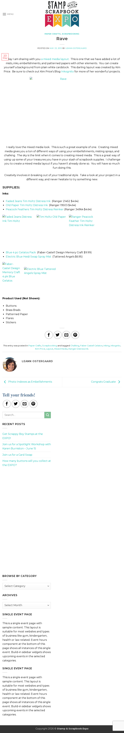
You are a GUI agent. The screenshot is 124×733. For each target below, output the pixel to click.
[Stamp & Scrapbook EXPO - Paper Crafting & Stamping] (62, 14)
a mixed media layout (55, 59)
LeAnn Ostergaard (76, 48)
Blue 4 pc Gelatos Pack (21, 252)
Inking (106, 345)
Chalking (74, 345)
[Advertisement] (26, 492)
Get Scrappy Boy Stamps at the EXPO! (22, 436)
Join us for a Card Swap (17, 454)
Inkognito (67, 71)
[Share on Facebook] (49, 335)
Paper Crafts (53, 34)
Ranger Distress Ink (78, 349)
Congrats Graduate (103, 381)
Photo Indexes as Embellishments (30, 381)
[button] (8, 14)
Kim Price (40, 349)
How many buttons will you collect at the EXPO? (26, 463)
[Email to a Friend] (66, 335)
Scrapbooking (70, 34)
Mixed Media (60, 349)
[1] (62, 109)
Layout (49, 349)
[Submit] (47, 415)
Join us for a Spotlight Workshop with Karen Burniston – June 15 (26, 446)
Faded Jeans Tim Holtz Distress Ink (28, 201)
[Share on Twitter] (58, 335)
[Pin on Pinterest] (75, 335)
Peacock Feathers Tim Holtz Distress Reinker (35, 209)
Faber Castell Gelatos (91, 345)
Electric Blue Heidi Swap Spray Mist (28, 256)
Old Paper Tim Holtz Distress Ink (27, 205)
